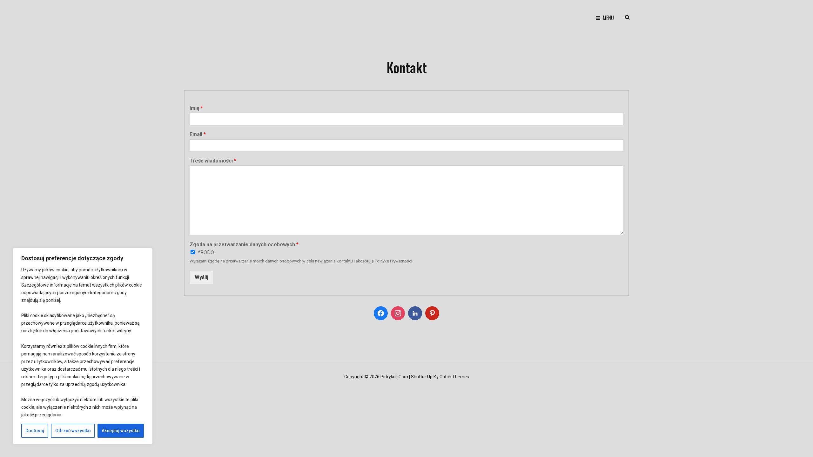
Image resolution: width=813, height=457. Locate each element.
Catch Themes (454, 376)
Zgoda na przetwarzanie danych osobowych (244, 245)
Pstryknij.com (209, 18)
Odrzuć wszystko (73, 430)
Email (198, 134)
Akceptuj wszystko (121, 430)
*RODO (206, 252)
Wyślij (201, 277)
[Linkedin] (415, 313)
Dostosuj (34, 430)
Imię (196, 108)
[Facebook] (380, 313)
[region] (82, 346)
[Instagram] (397, 313)
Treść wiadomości (213, 161)
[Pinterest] (432, 313)
